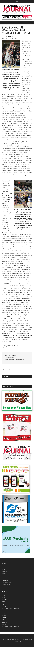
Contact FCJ (5, 599)
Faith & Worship (6, 578)
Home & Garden (6, 584)
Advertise (4, 606)
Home (3, 595)
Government (5, 580)
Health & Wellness (6, 582)
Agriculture (4, 569)
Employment (5, 604)
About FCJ (4, 597)
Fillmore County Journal (17, 9)
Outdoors (4, 586)
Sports (17, 345)
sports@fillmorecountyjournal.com (14, 359)
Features (4, 567)
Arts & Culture (5, 571)
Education (4, 575)
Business (4, 573)
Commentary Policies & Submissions (11, 608)
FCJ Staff (4, 601)
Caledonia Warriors (11, 345)
